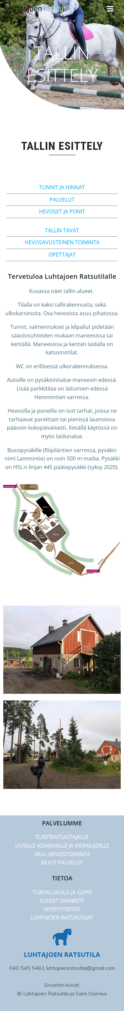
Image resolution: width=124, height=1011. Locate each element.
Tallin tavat (62, 230)
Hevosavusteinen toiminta (62, 242)
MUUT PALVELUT (62, 862)
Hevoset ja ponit (62, 211)
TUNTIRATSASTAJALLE (62, 837)
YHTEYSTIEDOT (62, 909)
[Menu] (110, 9)
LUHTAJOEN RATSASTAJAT (62, 917)
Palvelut (62, 199)
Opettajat (62, 254)
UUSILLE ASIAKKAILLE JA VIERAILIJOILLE (62, 845)
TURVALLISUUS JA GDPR (62, 892)
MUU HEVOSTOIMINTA (62, 854)
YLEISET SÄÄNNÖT (62, 900)
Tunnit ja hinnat (62, 187)
